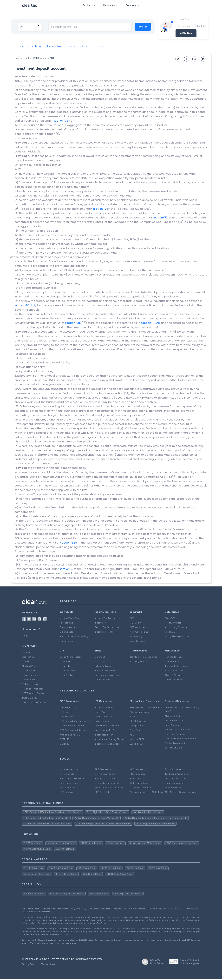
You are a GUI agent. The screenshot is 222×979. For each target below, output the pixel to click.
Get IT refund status (176, 778)
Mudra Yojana (172, 716)
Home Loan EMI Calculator (109, 787)
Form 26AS (100, 712)
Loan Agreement (174, 725)
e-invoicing (136, 636)
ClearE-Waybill (173, 622)
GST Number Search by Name (181, 792)
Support (26, 635)
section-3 (66, 569)
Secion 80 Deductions (107, 627)
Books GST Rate (174, 679)
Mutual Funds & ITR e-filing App (76, 636)
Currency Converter (140, 787)
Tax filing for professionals (143, 657)
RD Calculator (137, 774)
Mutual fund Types (139, 712)
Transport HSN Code (176, 666)
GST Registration (69, 707)
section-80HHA (24, 305)
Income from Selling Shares (109, 739)
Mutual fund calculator (72, 778)
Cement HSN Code (175, 661)
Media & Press (29, 666)
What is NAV (136, 743)
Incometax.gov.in (104, 734)
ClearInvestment (69, 627)
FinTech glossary (30, 684)
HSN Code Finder (174, 657)
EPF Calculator (173, 787)
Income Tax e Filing (70, 618)
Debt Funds (136, 730)
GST (132, 618)
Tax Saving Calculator (177, 774)
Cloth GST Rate (173, 675)
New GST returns (139, 632)
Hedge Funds (137, 725)
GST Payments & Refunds (73, 730)
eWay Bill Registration (177, 636)
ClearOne (100, 661)
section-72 (60, 120)
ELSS (132, 716)
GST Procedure (68, 716)
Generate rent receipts (107, 783)
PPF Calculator (103, 769)
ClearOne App (102, 679)
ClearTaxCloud (68, 670)
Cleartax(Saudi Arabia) (34, 702)
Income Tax (101, 622)
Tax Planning (66, 622)
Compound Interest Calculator (146, 792)
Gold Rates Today (140, 783)
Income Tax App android (108, 618)
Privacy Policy (29, 964)
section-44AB (150, 322)
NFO (132, 734)
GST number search (105, 774)
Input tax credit (138, 641)
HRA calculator (138, 769)
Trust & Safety (29, 697)
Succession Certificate (177, 729)
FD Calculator (137, 778)
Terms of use (48, 964)
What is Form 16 (103, 716)
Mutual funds (66, 641)
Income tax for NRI (105, 632)
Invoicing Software (105, 670)
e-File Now (186, 33)
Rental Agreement (175, 743)
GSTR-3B (65, 743)
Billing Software (103, 666)
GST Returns (66, 712)
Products (88, 5)
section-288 (73, 322)
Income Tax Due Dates (107, 743)
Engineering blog (31, 675)
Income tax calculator (72, 769)
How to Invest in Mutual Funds (146, 707)
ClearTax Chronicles (32, 688)
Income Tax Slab (104, 707)
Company (130, 5)
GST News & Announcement (75, 721)
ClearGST (170, 618)
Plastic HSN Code (174, 670)
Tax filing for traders (140, 661)
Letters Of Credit (174, 747)
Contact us (28, 657)
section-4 (99, 208)
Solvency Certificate (176, 734)
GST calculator (68, 792)
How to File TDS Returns (108, 725)
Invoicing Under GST (70, 734)
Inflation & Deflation (175, 720)
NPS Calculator (103, 792)
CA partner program (70, 657)
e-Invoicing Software (176, 627)
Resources (109, 5)
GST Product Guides (33, 693)
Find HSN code (173, 769)
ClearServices (67, 632)
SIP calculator (67, 787)
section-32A (68, 542)
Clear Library (28, 679)
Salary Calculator (174, 783)
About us (27, 652)
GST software (137, 627)
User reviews (28, 670)
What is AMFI (137, 739)
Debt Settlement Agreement (181, 738)
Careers (26, 661)
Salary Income (102, 721)
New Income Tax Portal (107, 730)
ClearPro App (67, 675)
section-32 (160, 217)
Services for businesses (107, 675)
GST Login (135, 622)
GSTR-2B (65, 739)
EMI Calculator (67, 774)
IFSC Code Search (105, 778)
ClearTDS (170, 632)
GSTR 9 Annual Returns (72, 725)
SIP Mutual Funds (139, 721)
